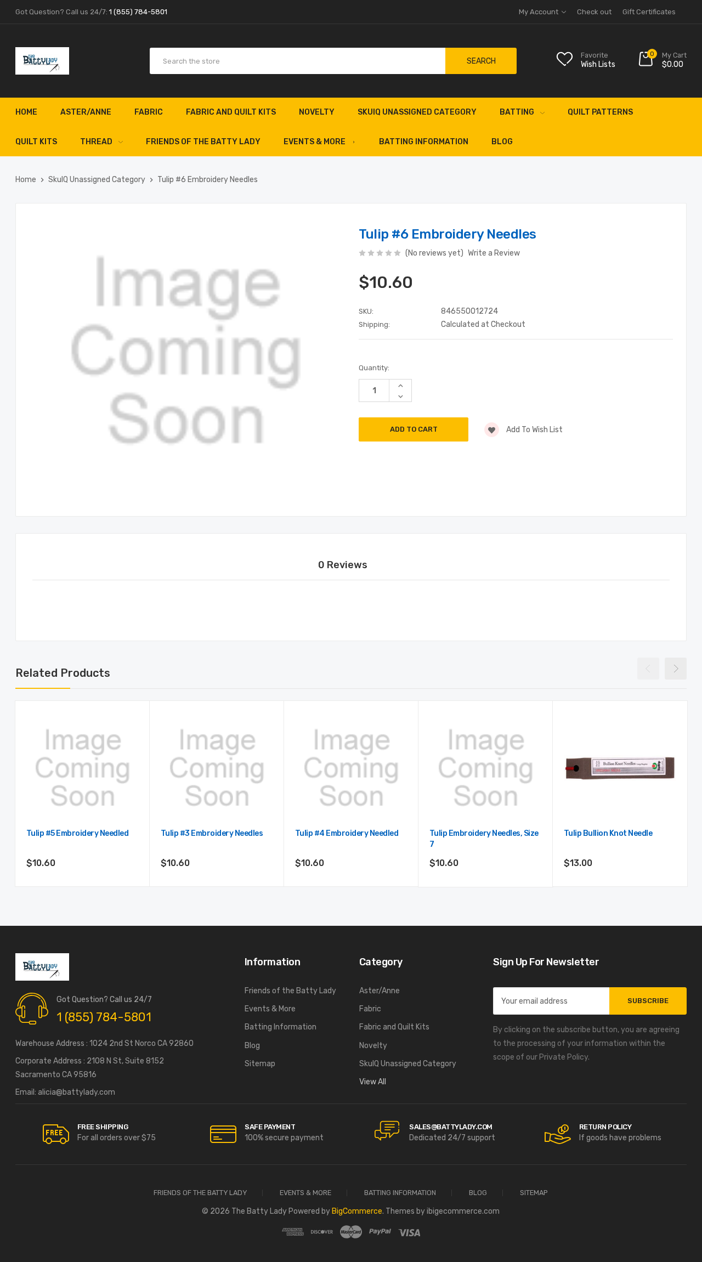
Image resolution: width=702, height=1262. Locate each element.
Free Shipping (102, 1127)
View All (372, 1081)
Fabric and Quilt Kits (231, 112)
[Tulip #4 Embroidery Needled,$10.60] (351, 768)
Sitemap (260, 1063)
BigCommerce (357, 1211)
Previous (648, 669)
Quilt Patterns (600, 112)
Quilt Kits (36, 141)
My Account (539, 12)
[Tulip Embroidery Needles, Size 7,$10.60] (485, 768)
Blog (502, 141)
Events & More (315, 141)
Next (676, 669)
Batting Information (423, 141)
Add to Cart (82, 893)
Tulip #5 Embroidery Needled (77, 833)
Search (481, 61)
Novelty (317, 112)
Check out (594, 12)
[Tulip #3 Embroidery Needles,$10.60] (217, 768)
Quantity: (374, 368)
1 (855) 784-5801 (103, 1017)
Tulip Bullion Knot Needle (608, 833)
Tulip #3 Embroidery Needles (212, 833)
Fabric (148, 112)
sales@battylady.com (450, 1127)
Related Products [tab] (62, 673)
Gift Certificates (649, 12)
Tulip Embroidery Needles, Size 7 (484, 839)
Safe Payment (270, 1127)
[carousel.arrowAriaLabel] (56, 1134)
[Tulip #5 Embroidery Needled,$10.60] (82, 768)
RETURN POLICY (605, 1127)
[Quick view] (128, 768)
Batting (517, 112)
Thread (96, 141)
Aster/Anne (85, 112)
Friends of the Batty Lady (203, 141)
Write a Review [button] (494, 253)
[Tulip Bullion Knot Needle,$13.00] (620, 768)
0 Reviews (342, 565)
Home (26, 112)
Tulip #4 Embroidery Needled (347, 833)
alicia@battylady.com (76, 1092)
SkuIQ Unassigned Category (417, 112)
